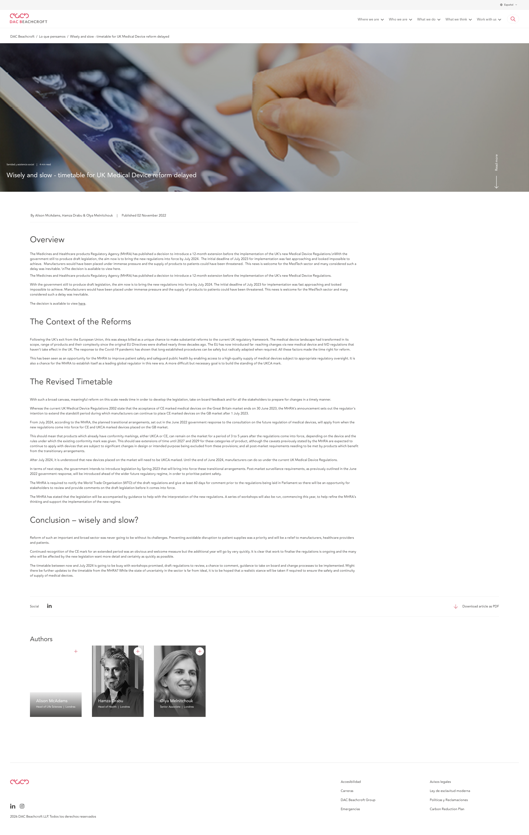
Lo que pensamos (52, 36)
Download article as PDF (480, 606)
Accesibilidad (351, 781)
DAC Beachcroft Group (358, 800)
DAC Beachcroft (22, 36)
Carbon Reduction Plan (447, 809)
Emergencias (350, 809)
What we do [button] (426, 19)
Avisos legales (440, 781)
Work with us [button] (486, 19)
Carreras (347, 790)
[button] (513, 19)
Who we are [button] (398, 19)
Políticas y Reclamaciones (449, 800)
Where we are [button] (368, 19)
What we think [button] (456, 19)
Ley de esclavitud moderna (450, 790)
